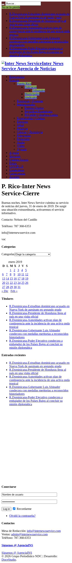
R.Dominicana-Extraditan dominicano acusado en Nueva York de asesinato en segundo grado (39, 15)
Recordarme (23, 508)
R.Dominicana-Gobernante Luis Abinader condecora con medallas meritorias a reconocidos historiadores (38, 41)
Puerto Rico (24, 83)
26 (26, 282)
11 (22, 274)
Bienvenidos (16, 76)
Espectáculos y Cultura (31, 118)
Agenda (21, 149)
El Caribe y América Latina (41, 114)
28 (7, 287)
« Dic (5, 291)
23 (15, 282)
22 (11, 282)
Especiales (23, 138)
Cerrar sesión (17, 173)
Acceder (14, 176)
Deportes (22, 121)
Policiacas (31, 87)
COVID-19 (16, 166)
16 (15, 278)
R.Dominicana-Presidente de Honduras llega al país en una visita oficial (37, 22)
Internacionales (26, 104)
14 (7, 278)
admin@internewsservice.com (29, 534)
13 (3, 278)
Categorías (8, 254)
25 (22, 282)
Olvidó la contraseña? (22, 515)
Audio (21, 142)
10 (19, 274)
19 (26, 278)
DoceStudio (9, 559)
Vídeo (20, 145)
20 (3, 282)
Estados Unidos (34, 107)
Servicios (14, 156)
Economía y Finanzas (30, 100)
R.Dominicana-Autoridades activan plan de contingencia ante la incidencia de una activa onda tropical (39, 31)
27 (3, 287)
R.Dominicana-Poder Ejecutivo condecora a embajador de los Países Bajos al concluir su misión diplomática (36, 52)
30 (15, 287)
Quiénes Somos (18, 159)
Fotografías (24, 135)
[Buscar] (3, 4)
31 (19, 287)
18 (22, 278)
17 (19, 278)
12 (26, 274)
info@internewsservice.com (44, 530)
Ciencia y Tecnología (30, 132)
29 (11, 287)
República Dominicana (38, 111)
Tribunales (38, 90)
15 (11, 278)
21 (7, 282)
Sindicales (31, 97)
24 (19, 282)
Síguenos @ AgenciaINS (17, 545)
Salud (20, 125)
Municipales (32, 94)
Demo (13, 163)
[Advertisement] (36, 445)
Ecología (22, 128)
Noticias (14, 80)
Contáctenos (16, 170)
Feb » (14, 291)
